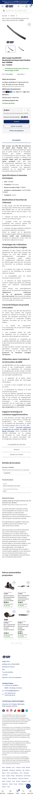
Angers (8, 776)
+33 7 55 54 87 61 (9, 693)
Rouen (15, 784)
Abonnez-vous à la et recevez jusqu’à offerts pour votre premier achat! (15, 2)
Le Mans (4, 778)
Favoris (23, 793)
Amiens (18, 781)
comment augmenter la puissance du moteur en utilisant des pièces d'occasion (16, 429)
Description (16, 140)
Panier (17, 792)
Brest (3, 781)
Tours (13, 781)
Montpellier (5, 770)
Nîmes (13, 776)
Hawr (8, 773)
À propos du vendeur (16, 454)
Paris (3, 767)
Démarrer (2, 793)
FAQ (3, 669)
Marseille (8, 767)
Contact (5, 675)
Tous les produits (7, 672)
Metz (29, 781)
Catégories (10, 793)
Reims (4, 773)
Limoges (8, 781)
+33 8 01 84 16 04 (9, 695)
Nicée (23, 767)
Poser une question (16, 131)
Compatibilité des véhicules (16, 445)
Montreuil (21, 784)
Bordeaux (18, 770)
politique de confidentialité (10, 664)
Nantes (28, 767)
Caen (8, 787)
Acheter (16, 122)
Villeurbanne (19, 776)
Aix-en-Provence (12, 778)
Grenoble (26, 773)
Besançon (5, 784)
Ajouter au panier (16, 126)
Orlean (11, 784)
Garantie (16, 449)
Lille (23, 770)
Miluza (4, 787)
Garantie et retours (8, 667)
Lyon (13, 767)
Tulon (20, 773)
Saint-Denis (27, 776)
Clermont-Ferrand (23, 778)
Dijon (3, 776)
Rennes (27, 770)
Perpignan (24, 781)
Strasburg (12, 770)
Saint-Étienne (14, 773)
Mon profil (30, 793)
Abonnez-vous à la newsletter (11, 677)
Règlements (6, 661)
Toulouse (18, 767)
